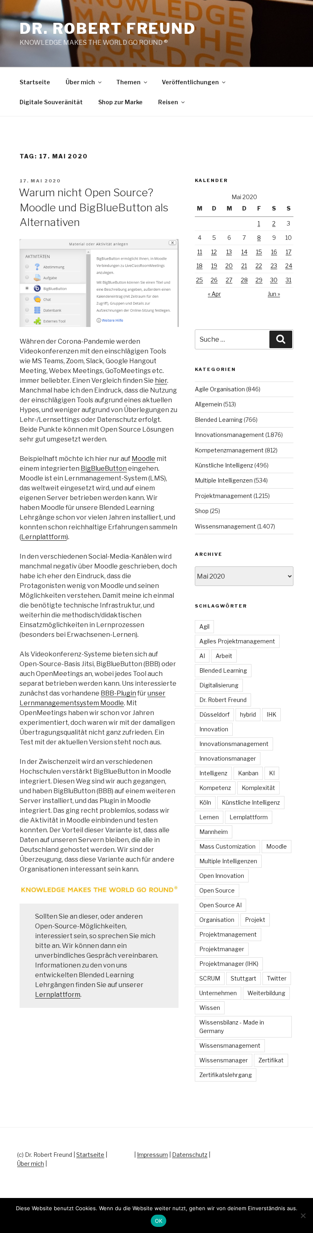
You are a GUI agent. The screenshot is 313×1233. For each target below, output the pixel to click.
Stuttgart (243, 978)
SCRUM (209, 978)
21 (244, 265)
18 (199, 265)
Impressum (152, 1154)
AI (202, 655)
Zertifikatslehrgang (225, 1074)
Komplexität (258, 787)
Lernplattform (43, 537)
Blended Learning (218, 419)
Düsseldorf (214, 714)
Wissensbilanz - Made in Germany (231, 1026)
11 (199, 251)
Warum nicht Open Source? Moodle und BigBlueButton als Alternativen (93, 207)
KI (272, 773)
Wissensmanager (223, 1060)
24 (288, 265)
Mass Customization (227, 846)
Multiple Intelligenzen (224, 480)
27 (229, 279)
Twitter (277, 978)
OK (159, 1221)
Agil (204, 626)
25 (199, 279)
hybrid (248, 714)
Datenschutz (189, 1154)
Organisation (216, 919)
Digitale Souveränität (51, 102)
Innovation (213, 729)
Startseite (35, 82)
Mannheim (213, 831)
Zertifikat (271, 1060)
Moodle (143, 459)
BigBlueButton (104, 468)
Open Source (217, 890)
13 (229, 251)
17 (288, 251)
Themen (128, 82)
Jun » (274, 293)
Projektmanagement (223, 495)
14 (244, 251)
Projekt (255, 919)
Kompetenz (215, 787)
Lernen (209, 817)
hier (161, 380)
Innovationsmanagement (229, 434)
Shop (202, 510)
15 (259, 251)
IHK (271, 714)
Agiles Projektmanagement (237, 641)
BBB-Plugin (118, 693)
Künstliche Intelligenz (224, 465)
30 (274, 279)
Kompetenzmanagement (229, 450)
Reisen (168, 102)
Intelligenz (213, 773)
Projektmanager (221, 949)
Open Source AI (220, 905)
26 (214, 279)
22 (259, 265)
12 (214, 251)
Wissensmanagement (225, 526)
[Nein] (303, 1215)
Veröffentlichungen (190, 82)
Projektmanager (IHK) (228, 963)
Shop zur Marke (120, 102)
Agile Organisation (220, 389)
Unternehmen (218, 992)
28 (244, 279)
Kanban (248, 773)
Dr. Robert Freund (108, 28)
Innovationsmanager (227, 758)
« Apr (214, 293)
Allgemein (208, 404)
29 (259, 279)
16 (274, 251)
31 (288, 279)
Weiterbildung (266, 992)
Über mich (80, 82)
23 (274, 265)
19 (214, 265)
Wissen (209, 1007)
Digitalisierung (218, 685)
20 (229, 265)
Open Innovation (221, 875)
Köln (205, 802)
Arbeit (224, 655)
